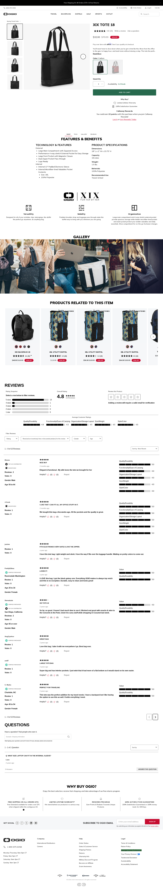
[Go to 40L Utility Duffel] (58, 325)
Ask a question (133, 31)
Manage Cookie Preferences (131, 850)
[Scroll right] (153, 337)
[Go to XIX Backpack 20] (22, 325)
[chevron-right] (160, 3)
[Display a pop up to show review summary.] (31, 355)
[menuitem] (122, 8)
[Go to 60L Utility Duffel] (94, 325)
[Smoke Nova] (24, 346)
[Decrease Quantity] (95, 84)
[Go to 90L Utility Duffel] (129, 325)
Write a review (120, 31)
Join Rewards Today (128, 119)
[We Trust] (60, 346)
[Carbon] (16, 346)
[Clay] (20, 346)
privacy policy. (155, 826)
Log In (115, 119)
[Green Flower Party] (56, 346)
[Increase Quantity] (102, 84)
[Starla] (28, 346)
